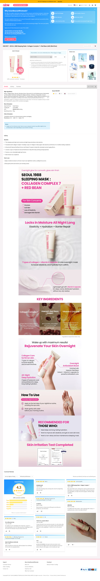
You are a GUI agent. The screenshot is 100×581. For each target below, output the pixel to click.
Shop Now (60, 1)
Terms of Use (46, 575)
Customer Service (7, 564)
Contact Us (5, 568)
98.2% (55, 93)
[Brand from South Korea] (95, 46)
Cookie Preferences (61, 575)
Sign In (55, 52)
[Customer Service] (92, 5)
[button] (14, 111)
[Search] (89, 5)
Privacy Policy (53, 575)
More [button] (48, 97)
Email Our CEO (28, 568)
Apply (60, 52)
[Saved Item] (95, 5)
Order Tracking (6, 566)
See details (55, 66)
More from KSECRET (87, 46)
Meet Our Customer (29, 571)
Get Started (10, 39)
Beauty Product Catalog (52, 564)
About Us (27, 564)
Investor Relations (29, 566)
